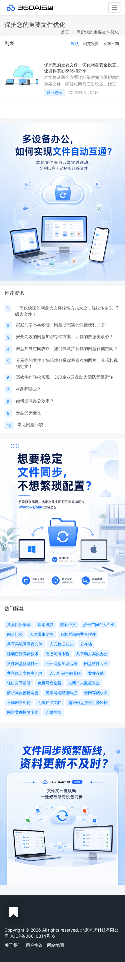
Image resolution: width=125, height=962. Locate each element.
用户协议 (34, 945)
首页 (65, 31)
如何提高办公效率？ (35, 400)
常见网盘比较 (30, 424)
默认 (75, 43)
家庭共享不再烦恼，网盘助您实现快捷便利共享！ (62, 324)
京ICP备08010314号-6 (32, 936)
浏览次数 (91, 43)
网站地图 (55, 945)
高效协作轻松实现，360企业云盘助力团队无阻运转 (64, 377)
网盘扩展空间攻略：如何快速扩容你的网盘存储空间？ (67, 348)
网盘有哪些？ (28, 388)
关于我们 (13, 945)
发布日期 (111, 43)
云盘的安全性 (28, 412)
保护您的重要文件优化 (97, 31)
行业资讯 (54, 92)
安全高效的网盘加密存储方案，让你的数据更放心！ (64, 336)
